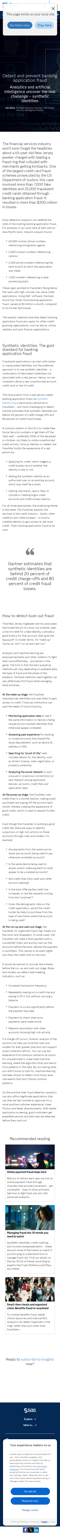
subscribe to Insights (37, 1359)
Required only (30, 1500)
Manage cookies (30, 1510)
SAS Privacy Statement (19, 1522)
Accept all (30, 1491)
